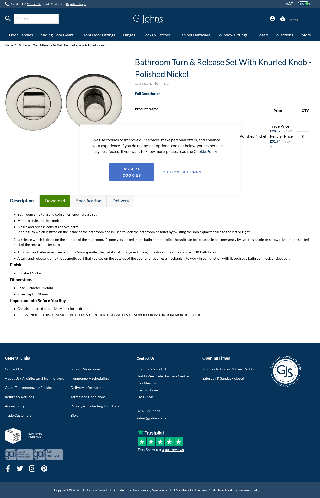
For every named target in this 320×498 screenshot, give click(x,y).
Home (9, 45)
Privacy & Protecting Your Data (95, 406)
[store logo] (148, 19)
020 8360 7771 (148, 411)
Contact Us (34, 4)
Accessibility (15, 406)
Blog (74, 415)
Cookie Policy (205, 151)
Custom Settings (182, 172)
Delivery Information (87, 387)
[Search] (8, 19)
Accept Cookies (132, 172)
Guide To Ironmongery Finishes (29, 387)
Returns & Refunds (19, 397)
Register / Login (76, 4)
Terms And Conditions (88, 397)
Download (55, 200)
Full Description (147, 93)
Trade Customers (18, 415)
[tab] (272, 19)
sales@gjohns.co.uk (151, 418)
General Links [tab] (17, 358)
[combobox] (36, 19)
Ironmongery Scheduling (90, 378)
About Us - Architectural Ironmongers (34, 378)
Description (22, 200)
